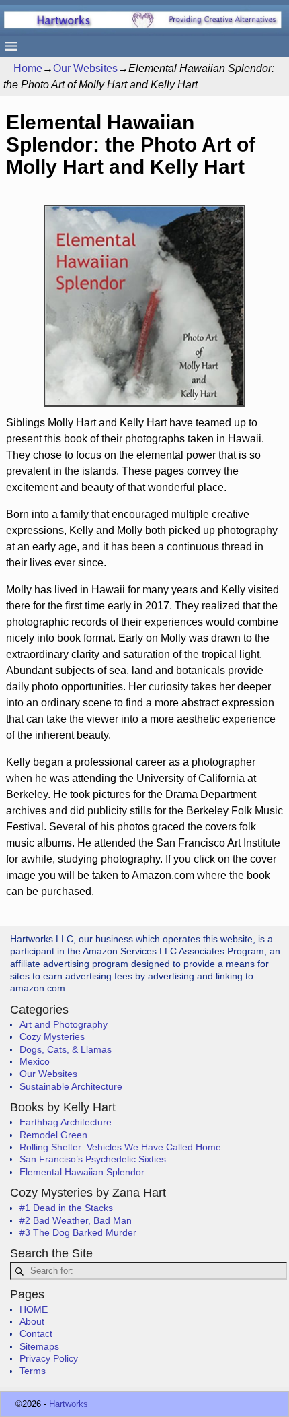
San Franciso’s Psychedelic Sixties (92, 1159)
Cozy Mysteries (52, 1036)
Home (27, 68)
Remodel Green (53, 1134)
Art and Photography (63, 1024)
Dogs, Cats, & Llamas (65, 1049)
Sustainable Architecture (70, 1086)
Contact (35, 1333)
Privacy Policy (48, 1358)
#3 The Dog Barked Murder (77, 1232)
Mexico (34, 1061)
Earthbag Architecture (65, 1122)
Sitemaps (39, 1346)
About (31, 1321)
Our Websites (85, 68)
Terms (32, 1370)
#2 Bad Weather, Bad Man (75, 1220)
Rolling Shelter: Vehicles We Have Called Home (120, 1147)
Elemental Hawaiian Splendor (81, 1171)
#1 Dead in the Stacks (66, 1207)
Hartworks (68, 1404)
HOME (33, 1309)
